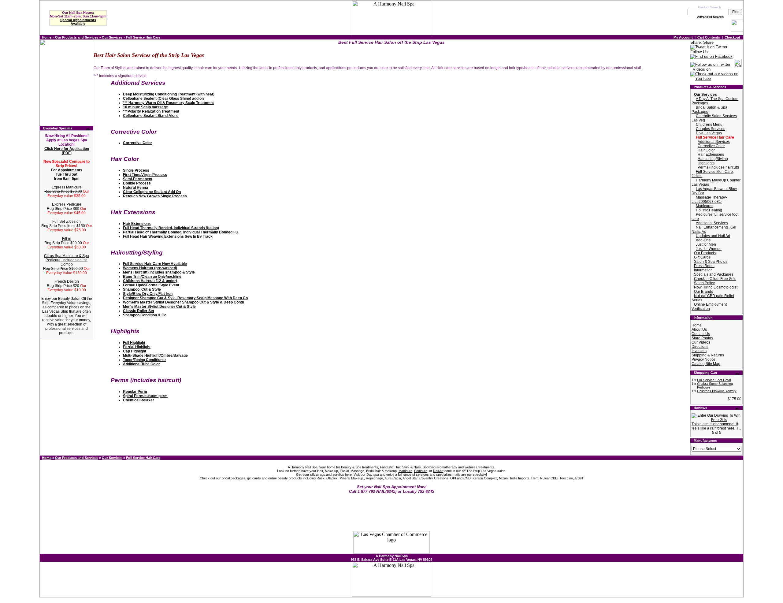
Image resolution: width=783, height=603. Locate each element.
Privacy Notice (703, 359)
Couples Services (710, 129)
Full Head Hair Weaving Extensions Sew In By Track (168, 236)
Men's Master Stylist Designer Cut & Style (159, 306)
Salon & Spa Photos (710, 261)
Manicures (704, 206)
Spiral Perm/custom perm (145, 396)
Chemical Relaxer (138, 400)
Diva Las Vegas (709, 133)
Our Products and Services (76, 37)
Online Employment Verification (709, 306)
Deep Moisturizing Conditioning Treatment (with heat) (168, 94)
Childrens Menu (709, 124)
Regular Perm (135, 391)
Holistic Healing (709, 210)
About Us (699, 329)
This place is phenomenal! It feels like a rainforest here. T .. (716, 426)
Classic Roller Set (138, 311)
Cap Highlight (134, 351)
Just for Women (709, 249)
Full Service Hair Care (143, 37)
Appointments (70, 170)
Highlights (706, 163)
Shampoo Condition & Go (144, 315)
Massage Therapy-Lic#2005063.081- (709, 199)
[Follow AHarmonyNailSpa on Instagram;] (738, 64)
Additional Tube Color (141, 364)
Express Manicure (67, 187)
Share (708, 42)
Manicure (405, 471)
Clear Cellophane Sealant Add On (152, 192)
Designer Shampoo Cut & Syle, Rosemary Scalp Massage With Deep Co (185, 298)
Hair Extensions (137, 223)
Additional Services (714, 142)
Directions (700, 346)
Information (703, 270)
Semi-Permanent (137, 179)
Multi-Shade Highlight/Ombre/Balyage (155, 355)
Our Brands (703, 291)
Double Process (137, 183)
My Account (683, 37)
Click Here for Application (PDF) (66, 151)
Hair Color (706, 150)
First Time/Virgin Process (145, 175)
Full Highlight (134, 343)
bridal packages (233, 478)
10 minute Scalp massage (145, 107)
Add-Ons (703, 240)
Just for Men (706, 244)
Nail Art (438, 471)
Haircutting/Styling (713, 159)
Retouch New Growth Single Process (155, 196)
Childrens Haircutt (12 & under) (150, 281)
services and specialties (434, 474)
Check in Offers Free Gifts (715, 279)
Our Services (112, 37)
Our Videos (701, 342)
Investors (699, 351)
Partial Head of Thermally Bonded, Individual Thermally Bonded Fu (180, 232)
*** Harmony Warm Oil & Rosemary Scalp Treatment (168, 103)
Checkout (732, 37)
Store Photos (702, 338)
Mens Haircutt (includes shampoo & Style (159, 272)
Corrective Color (137, 143)
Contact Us (701, 334)
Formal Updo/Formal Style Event (151, 285)
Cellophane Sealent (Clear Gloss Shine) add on (163, 98)
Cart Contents (708, 37)
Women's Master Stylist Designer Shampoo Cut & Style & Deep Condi (183, 302)
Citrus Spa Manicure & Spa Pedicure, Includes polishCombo (66, 260)
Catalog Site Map (706, 364)
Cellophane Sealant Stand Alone (151, 116)
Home (46, 37)
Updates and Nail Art (713, 236)
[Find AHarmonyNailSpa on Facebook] (711, 56)
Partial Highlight (136, 347)
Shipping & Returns (708, 355)
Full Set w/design (66, 221)
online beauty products (285, 478)
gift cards (254, 478)
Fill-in (66, 238)
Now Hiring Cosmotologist (715, 287)
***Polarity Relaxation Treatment (151, 111)
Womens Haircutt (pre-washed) (150, 268)
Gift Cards (702, 257)
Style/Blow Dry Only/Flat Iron (148, 294)
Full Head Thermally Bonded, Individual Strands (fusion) (171, 228)
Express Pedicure (66, 204)
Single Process (136, 170)
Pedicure (420, 471)
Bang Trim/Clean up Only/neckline (152, 276)
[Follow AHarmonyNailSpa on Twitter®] (710, 64)
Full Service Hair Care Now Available (155, 264)
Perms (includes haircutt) (718, 167)
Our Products (705, 253)
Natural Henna (135, 187)
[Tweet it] (708, 47)
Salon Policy (704, 283)
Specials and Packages (713, 274)
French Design (66, 281)
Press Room (704, 266)
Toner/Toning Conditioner (144, 360)
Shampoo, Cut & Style (142, 289)
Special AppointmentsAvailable (78, 21)
